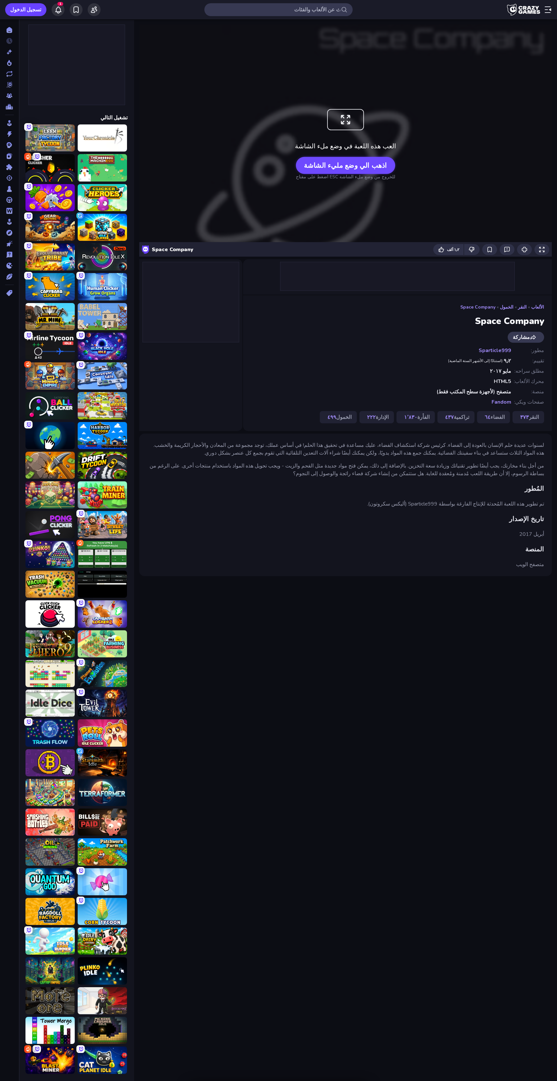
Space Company (477, 307)
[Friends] (94, 9)
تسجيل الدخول (25, 9)
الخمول (506, 307)
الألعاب (537, 307)
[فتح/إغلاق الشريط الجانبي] (548, 9)
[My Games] (76, 9)
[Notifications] (58, 9)
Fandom (501, 402)
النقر (522, 307)
